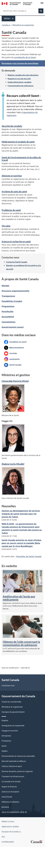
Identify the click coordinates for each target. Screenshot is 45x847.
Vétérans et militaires (10, 802)
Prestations (6, 741)
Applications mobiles (10, 826)
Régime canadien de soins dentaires (23, 75)
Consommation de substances (20, 85)
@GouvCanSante (14, 347)
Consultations (8, 322)
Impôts (5, 751)
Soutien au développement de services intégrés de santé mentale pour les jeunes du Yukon (21, 513)
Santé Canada (12, 365)
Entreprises (6, 736)
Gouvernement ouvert (13, 327)
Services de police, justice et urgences (17, 771)
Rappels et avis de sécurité (19, 78)
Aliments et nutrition (12, 175)
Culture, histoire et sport (12, 766)
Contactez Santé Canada (16, 262)
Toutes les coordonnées (11, 702)
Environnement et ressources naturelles (18, 756)
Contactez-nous (8, 685)
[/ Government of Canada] (17, 3)
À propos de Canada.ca (11, 831)
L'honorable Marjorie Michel (15, 381)
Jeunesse (5, 807)
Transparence (8, 296)
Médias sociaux (8, 821)
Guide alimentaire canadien (19, 82)
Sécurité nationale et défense (14, 761)
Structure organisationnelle (15, 291)
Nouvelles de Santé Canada (28, 556)
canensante (12, 359)
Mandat (5, 285)
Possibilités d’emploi (12, 301)
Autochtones (7, 797)
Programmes (8, 306)
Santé (4, 746)
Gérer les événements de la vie (14, 812)
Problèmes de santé (11, 210)
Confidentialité (8, 842)
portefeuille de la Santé (25, 57)
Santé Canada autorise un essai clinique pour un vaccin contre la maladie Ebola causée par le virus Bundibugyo (21, 543)
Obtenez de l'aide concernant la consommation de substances (21, 643)
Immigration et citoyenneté (13, 725)
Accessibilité (8, 316)
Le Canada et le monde (11, 781)
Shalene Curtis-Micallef (13, 464)
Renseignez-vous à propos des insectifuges (20, 63)
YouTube (10, 353)
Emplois (5, 720)
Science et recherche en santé (16, 241)
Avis (3, 837)
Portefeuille (7, 311)
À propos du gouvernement (13, 712)
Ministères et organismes (23, 25)
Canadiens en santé (15, 342)
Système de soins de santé (14, 191)
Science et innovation (10, 792)
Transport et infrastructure (13, 776)
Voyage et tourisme (10, 730)
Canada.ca (6, 25)
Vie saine (6, 225)
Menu (9, 18)
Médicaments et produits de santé (18, 141)
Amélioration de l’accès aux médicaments (19, 598)
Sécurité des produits (12, 126)
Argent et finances (9, 786)
